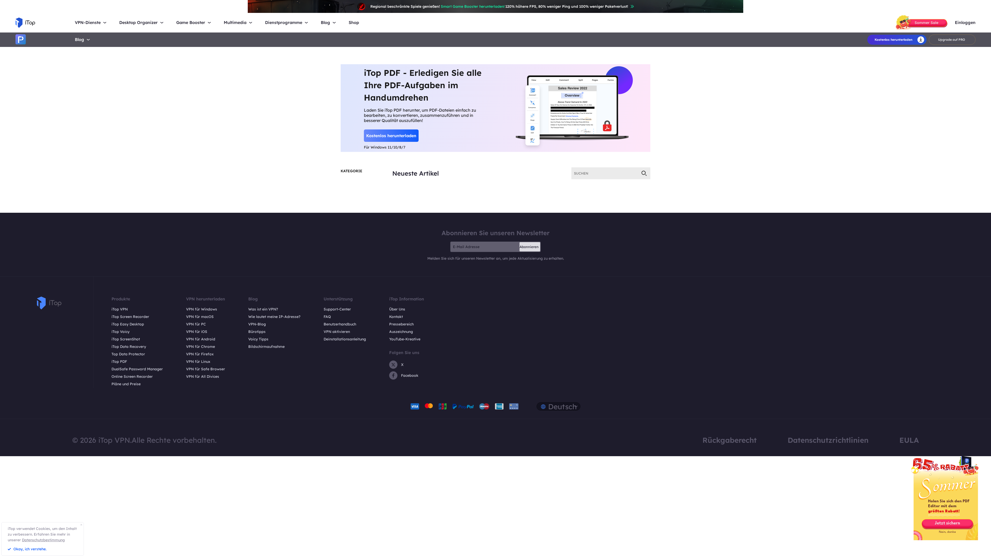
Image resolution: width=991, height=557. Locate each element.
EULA (909, 440)
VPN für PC (196, 324)
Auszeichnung (401, 331)
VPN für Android (200, 339)
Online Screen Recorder (132, 376)
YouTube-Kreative (404, 339)
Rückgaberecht (729, 440)
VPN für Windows (201, 309)
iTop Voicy (120, 331)
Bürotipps (257, 331)
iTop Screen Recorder (130, 316)
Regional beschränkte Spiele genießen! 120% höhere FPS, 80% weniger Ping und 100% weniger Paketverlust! (499, 6)
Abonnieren (529, 247)
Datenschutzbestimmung (43, 540)
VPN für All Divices (202, 376)
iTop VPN (119, 309)
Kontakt (396, 316)
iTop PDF (119, 361)
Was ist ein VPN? (263, 309)
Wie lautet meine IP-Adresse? (274, 316)
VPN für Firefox (200, 354)
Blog (79, 39)
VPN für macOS (200, 316)
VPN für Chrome (200, 346)
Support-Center (337, 309)
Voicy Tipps (258, 339)
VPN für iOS (196, 331)
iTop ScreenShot (125, 339)
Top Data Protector (128, 354)
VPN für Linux (198, 361)
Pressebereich (401, 324)
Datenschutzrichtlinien (828, 440)
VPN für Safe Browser (205, 369)
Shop (354, 22)
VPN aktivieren (337, 331)
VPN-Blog (257, 324)
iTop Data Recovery (128, 346)
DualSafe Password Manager (137, 369)
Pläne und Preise (126, 384)
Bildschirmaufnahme (266, 346)
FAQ (327, 316)
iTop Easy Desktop (127, 324)
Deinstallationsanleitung (345, 339)
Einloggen (965, 22)
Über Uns (397, 309)
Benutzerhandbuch (340, 324)
